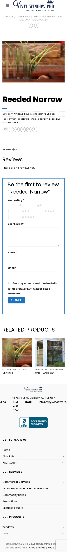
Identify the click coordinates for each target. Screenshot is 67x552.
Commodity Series (14, 495)
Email (12, 267)
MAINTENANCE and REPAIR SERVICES (25, 488)
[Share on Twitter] (17, 129)
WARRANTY (9, 463)
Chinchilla (7, 373)
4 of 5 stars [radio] (37, 211)
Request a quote (12, 508)
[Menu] (7, 5)
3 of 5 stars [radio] (15, 211)
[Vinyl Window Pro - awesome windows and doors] (33, 5)
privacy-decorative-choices (24, 119)
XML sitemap (55, 547)
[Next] (64, 361)
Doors (6, 533)
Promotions (9, 501)
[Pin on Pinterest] (29, 129)
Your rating (16, 200)
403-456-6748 (16, 406)
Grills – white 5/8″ (44, 373)
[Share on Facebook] (11, 129)
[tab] (33, 149)
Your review (16, 223)
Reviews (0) (9, 149)
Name (12, 252)
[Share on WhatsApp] (5, 129)
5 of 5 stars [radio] (15, 217)
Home (9, 16)
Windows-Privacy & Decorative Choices (40, 18)
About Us (8, 456)
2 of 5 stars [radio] (30, 205)
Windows (23, 16)
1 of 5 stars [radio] (12, 205)
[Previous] (2, 361)
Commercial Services (16, 482)
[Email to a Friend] (23, 129)
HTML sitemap (37, 547)
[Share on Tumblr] (34, 129)
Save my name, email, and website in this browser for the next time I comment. (32, 288)
